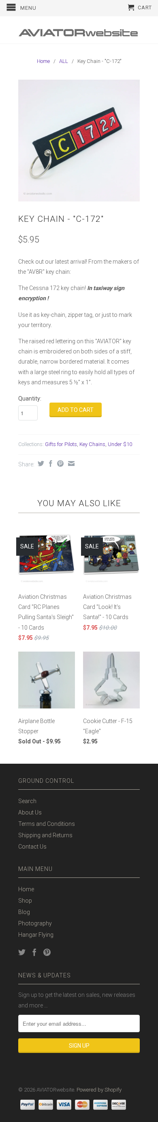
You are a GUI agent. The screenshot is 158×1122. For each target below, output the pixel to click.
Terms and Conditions (46, 824)
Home (26, 889)
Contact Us (32, 846)
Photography (35, 923)
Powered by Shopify (99, 1090)
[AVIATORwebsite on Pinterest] (47, 952)
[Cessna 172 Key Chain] (79, 140)
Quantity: (29, 398)
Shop (25, 900)
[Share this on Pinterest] (59, 463)
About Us (30, 812)
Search (27, 801)
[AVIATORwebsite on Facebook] (34, 952)
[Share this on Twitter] (40, 463)
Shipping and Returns (45, 835)
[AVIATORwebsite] (79, 29)
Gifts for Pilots (61, 444)
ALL (63, 61)
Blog (24, 912)
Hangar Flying (35, 934)
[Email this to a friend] (70, 463)
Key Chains (92, 444)
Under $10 (120, 444)
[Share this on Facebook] (49, 463)
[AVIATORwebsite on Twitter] (22, 952)
